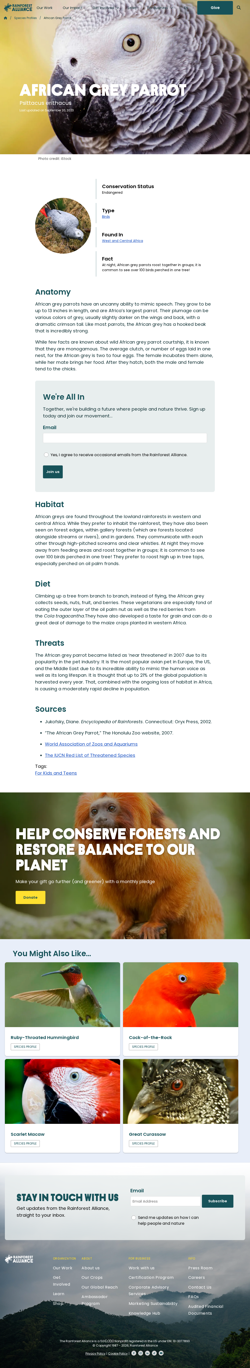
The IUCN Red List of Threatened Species (90, 755)
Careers (196, 1277)
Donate (30, 897)
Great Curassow (147, 1134)
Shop (58, 1303)
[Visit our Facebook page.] (133, 1353)
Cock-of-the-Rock (150, 1037)
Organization (64, 1258)
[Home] (18, 7)
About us (91, 1268)
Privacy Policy (95, 1353)
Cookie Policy (118, 1353)
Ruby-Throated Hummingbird (45, 1037)
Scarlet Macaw (28, 1134)
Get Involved (103, 7)
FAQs (193, 1297)
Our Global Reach (100, 1287)
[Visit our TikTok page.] (154, 1353)
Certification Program (151, 1277)
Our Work (44, 7)
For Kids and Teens (56, 773)
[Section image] (62, 1025)
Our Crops (92, 1277)
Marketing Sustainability (153, 1303)
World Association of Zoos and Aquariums (91, 744)
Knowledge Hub (144, 1313)
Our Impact (73, 7)
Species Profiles (25, 18)
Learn (132, 7)
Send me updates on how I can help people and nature (168, 1220)
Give (215, 7)
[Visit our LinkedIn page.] (147, 1353)
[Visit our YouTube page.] (161, 1353)
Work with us (142, 1268)
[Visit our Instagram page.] (140, 1353)
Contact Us (199, 1287)
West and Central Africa (122, 240)
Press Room (200, 1268)
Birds (106, 216)
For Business (157, 7)
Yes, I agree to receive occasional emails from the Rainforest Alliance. (119, 455)
